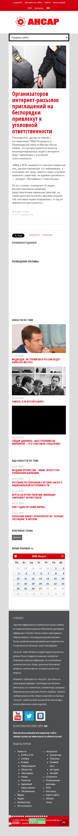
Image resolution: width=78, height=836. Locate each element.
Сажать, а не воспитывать (28, 401)
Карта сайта (52, 795)
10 (18, 578)
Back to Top (63, 822)
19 (33, 583)
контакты (39, 8)
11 (25, 578)
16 (63, 578)
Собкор (25, 758)
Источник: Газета (20, 211)
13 (40, 578)
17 (18, 583)
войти (47, 2)
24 (18, 588)
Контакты (51, 791)
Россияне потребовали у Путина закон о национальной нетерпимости (37, 484)
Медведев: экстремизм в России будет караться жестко (36, 361)
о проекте (17, 2)
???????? (34, 235)
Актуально (51, 751)
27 (40, 588)
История (54, 769)
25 (25, 588)
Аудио (20, 798)
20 (40, 583)
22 (55, 583)
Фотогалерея (24, 806)
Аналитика (55, 755)
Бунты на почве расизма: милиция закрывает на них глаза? (33, 496)
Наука (24, 777)
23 (63, 583)
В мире (25, 762)
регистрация (59, 2)
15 (55, 578)
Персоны (55, 758)
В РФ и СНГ (27, 755)
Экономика (27, 773)
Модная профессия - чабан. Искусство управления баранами (36, 471)
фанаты (17, 537)
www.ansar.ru (39, 736)
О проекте (51, 777)
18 (25, 583)
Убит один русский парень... (29, 507)
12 (33, 578)
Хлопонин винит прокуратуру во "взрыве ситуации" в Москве (37, 517)
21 (47, 583)
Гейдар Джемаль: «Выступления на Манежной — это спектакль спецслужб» (36, 442)
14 (47, 578)
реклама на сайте (33, 2)
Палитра (26, 780)
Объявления (28, 791)
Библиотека (23, 802)
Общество (26, 769)
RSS (30, 8)
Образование (28, 766)
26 (33, 588)
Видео (20, 795)
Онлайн (54, 773)
